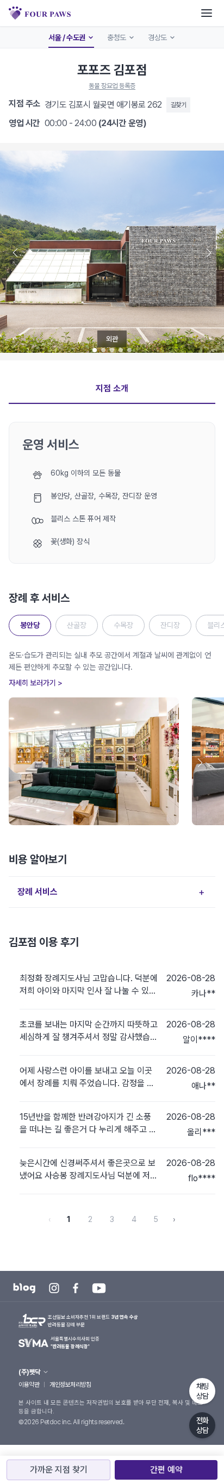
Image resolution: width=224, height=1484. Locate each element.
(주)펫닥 (29, 1372)
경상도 (157, 37)
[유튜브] (99, 1288)
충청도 (116, 37)
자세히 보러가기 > (36, 682)
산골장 (76, 625)
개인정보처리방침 (70, 1384)
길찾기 (178, 105)
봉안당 (30, 625)
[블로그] (24, 1288)
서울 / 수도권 (66, 37)
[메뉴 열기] (206, 13)
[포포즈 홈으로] (40, 13)
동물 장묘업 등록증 (112, 86)
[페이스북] (75, 1288)
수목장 (123, 625)
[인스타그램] (54, 1288)
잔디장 (170, 625)
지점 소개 (112, 388)
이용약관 (28, 1384)
